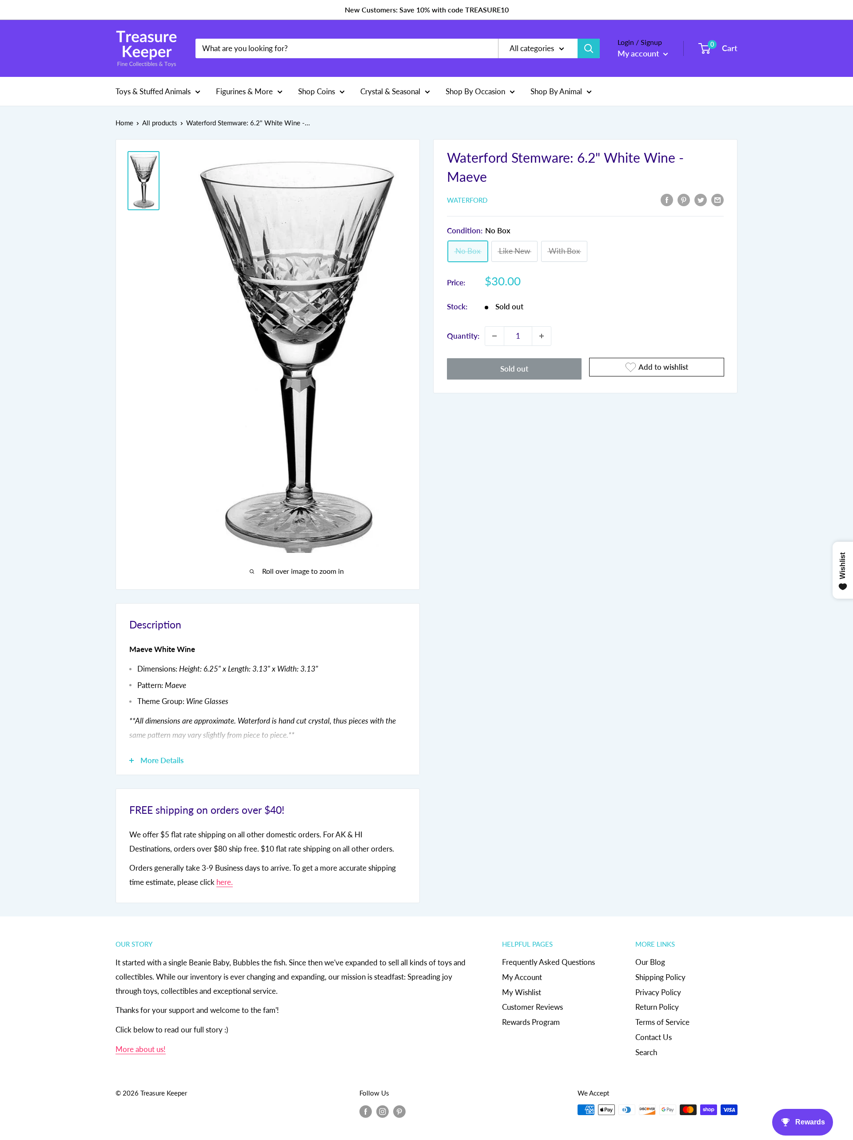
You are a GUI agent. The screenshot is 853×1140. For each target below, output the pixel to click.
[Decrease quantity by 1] (494, 336)
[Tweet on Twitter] (700, 199)
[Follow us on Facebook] (365, 1111)
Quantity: (463, 335)
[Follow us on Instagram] (382, 1111)
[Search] (589, 48)
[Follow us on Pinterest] (399, 1111)
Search (646, 1052)
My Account (522, 977)
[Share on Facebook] (667, 199)
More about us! (141, 1049)
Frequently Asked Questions (548, 962)
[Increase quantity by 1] (541, 336)
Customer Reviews (532, 1007)
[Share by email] (717, 199)
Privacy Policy (658, 992)
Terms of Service (662, 1022)
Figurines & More (244, 91)
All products (159, 123)
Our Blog (650, 962)
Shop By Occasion (475, 91)
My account (639, 53)
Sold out (514, 368)
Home (124, 123)
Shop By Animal (556, 91)
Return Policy (657, 1007)
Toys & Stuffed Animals (153, 91)
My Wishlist (521, 992)
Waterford (467, 200)
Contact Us (653, 1037)
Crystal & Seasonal (390, 91)
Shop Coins (316, 91)
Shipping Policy (660, 977)
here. (224, 882)
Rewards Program (531, 1022)
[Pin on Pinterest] (684, 199)
